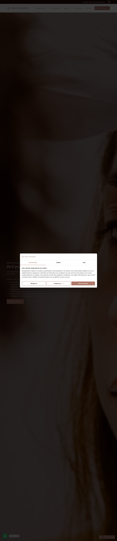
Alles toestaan (83, 283)
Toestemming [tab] (33, 262)
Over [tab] (84, 262)
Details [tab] (58, 262)
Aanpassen (57, 283)
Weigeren (34, 283)
